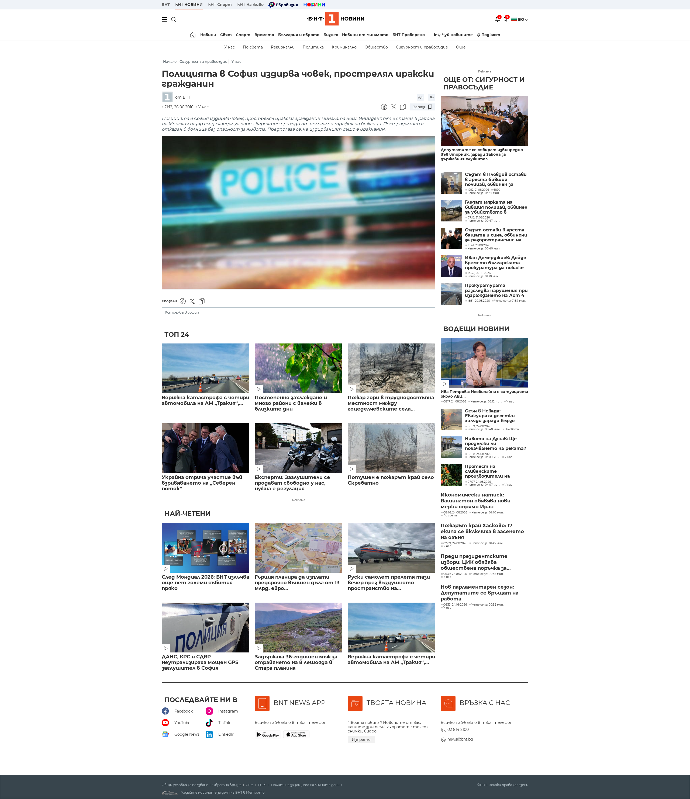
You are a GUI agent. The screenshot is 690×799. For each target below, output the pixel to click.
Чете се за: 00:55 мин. (487, 574)
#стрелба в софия (182, 312)
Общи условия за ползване (185, 785)
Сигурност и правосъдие (422, 47)
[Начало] (193, 34)
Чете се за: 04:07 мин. (484, 485)
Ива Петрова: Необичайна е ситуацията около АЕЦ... (484, 394)
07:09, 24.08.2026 (455, 543)
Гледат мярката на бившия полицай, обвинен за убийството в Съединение (496, 207)
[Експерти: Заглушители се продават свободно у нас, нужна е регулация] (298, 448)
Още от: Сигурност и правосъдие (484, 83)
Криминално (344, 47)
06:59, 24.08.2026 (479, 426)
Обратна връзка (227, 785)
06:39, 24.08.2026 (455, 574)
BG (521, 19)
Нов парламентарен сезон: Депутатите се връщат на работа (480, 593)
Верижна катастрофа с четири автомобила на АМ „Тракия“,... (205, 400)
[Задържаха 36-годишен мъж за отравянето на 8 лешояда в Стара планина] (298, 627)
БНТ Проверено (408, 34)
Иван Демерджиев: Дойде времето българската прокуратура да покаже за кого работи (495, 262)
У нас (229, 47)
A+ (420, 97)
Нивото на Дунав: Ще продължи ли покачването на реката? (495, 443)
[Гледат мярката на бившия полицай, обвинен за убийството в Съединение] (451, 210)
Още (461, 47)
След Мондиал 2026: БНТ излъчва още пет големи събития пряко (205, 582)
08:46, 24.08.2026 (455, 512)
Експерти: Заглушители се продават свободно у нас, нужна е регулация (292, 483)
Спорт (243, 34)
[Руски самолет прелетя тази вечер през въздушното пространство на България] (391, 548)
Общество (376, 47)
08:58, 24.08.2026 (479, 454)
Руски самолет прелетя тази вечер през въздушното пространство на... (389, 582)
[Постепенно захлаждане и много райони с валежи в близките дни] (298, 368)
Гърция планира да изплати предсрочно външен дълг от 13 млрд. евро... (297, 582)
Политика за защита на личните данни (306, 785)
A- (432, 97)
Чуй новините (457, 34)
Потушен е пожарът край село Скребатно (391, 480)
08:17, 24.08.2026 (454, 401)
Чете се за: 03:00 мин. (484, 457)
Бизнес (330, 34)
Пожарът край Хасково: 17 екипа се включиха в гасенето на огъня (482, 531)
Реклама (298, 500)
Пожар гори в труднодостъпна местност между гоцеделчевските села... (391, 403)
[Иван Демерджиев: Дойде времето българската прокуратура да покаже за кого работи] (451, 266)
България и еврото (298, 34)
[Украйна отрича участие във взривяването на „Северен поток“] (205, 448)
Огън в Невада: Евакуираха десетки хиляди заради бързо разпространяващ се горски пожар (490, 416)
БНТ (166, 4)
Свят (226, 34)
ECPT (262, 785)
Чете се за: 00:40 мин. (484, 429)
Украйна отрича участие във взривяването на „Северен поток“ (202, 483)
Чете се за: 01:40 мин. (487, 512)
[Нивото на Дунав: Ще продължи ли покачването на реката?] (451, 447)
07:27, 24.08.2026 (479, 482)
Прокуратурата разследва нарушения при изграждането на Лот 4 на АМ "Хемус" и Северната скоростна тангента (496, 290)
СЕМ (250, 785)
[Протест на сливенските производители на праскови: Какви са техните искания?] (451, 475)
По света (253, 47)
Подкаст (490, 34)
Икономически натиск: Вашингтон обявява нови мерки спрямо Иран (475, 501)
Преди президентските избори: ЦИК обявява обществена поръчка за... (476, 562)
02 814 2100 (458, 729)
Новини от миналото (365, 34)
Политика (313, 47)
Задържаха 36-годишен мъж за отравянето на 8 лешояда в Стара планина (296, 662)
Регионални (283, 47)
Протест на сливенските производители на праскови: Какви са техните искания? (488, 471)
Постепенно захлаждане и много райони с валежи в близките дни (291, 403)
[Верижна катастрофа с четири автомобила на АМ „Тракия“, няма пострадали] (205, 368)
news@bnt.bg (460, 739)
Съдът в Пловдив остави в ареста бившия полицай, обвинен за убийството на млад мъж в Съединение (496, 179)
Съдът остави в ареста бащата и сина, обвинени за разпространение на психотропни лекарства (496, 235)
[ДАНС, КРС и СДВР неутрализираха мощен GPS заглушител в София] (205, 627)
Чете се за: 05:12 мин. (486, 401)
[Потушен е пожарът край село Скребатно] (391, 448)
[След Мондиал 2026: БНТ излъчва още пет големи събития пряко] (205, 548)
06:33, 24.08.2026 (455, 604)
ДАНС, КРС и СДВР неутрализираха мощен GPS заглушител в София (200, 662)
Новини (208, 34)
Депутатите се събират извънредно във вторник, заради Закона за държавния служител (482, 154)
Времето (264, 34)
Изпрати (361, 739)
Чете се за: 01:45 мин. (487, 543)
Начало (170, 62)
